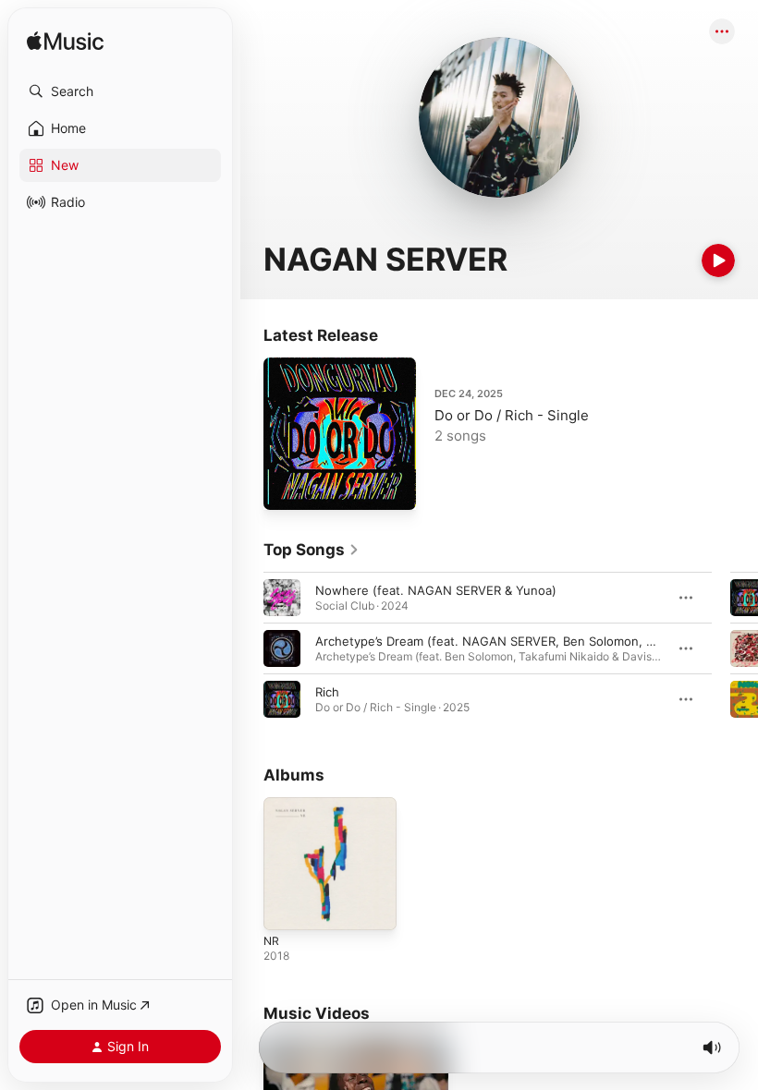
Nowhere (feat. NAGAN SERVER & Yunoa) (435, 590)
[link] (311, 549)
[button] (120, 91)
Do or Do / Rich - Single (511, 415)
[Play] (718, 260)
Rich (327, 691)
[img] (65, 42)
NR (271, 941)
